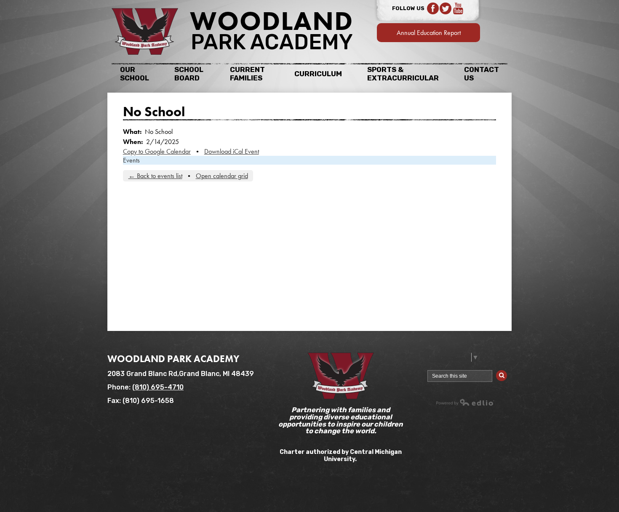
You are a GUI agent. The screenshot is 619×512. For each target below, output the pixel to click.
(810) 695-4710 (158, 387)
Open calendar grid (222, 175)
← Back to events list (155, 175)
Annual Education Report (429, 32)
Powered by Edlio (465, 402)
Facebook (433, 8)
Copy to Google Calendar (157, 151)
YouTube (458, 8)
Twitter (445, 8)
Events (131, 160)
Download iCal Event (231, 151)
